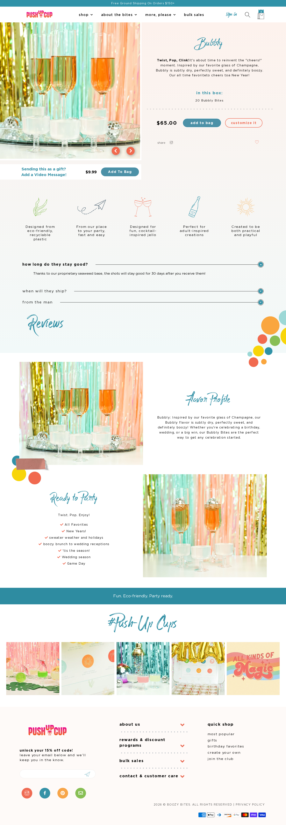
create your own (224, 752)
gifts (212, 740)
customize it (244, 123)
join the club (221, 759)
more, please (158, 15)
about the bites (117, 15)
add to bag (201, 123)
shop (84, 15)
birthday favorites (226, 746)
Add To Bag (120, 172)
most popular (221, 734)
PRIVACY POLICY (250, 804)
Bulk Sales (194, 15)
